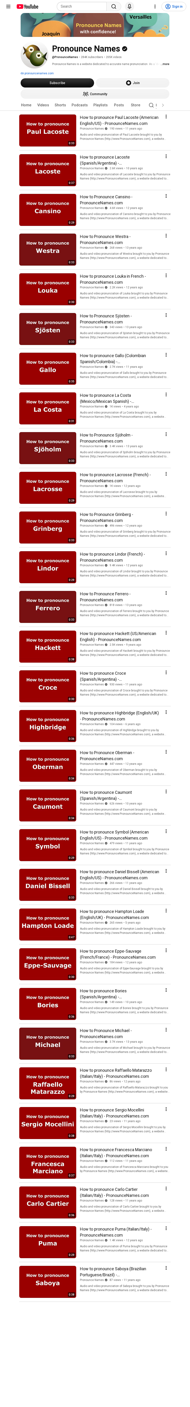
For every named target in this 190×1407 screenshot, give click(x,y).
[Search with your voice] (129, 6)
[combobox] (83, 6)
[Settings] (155, 6)
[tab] (26, 105)
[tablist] (95, 105)
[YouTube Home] (27, 6)
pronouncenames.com (39, 73)
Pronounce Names (92, 128)
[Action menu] (166, 116)
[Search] (113, 6)
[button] (162, 105)
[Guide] (8, 6)
